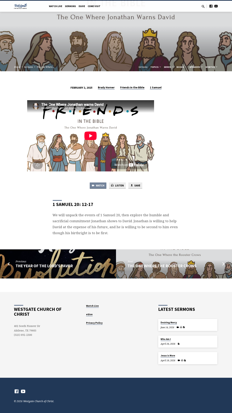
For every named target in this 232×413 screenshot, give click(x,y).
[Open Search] (203, 6)
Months (210, 67)
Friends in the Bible (132, 87)
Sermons (70, 6)
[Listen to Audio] (181, 327)
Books (181, 67)
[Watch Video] (177, 327)
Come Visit (94, 6)
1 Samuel (155, 87)
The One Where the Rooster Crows (162, 265)
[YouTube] (216, 6)
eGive (82, 6)
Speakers (195, 67)
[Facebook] (211, 6)
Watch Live (55, 6)
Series (168, 67)
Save (137, 185)
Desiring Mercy (169, 322)
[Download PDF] (184, 327)
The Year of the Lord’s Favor (44, 265)
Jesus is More (168, 355)
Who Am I (166, 339)
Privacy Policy (94, 322)
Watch (99, 185)
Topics (154, 67)
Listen (119, 185)
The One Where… (45, 67)
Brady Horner (106, 87)
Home (17, 67)
